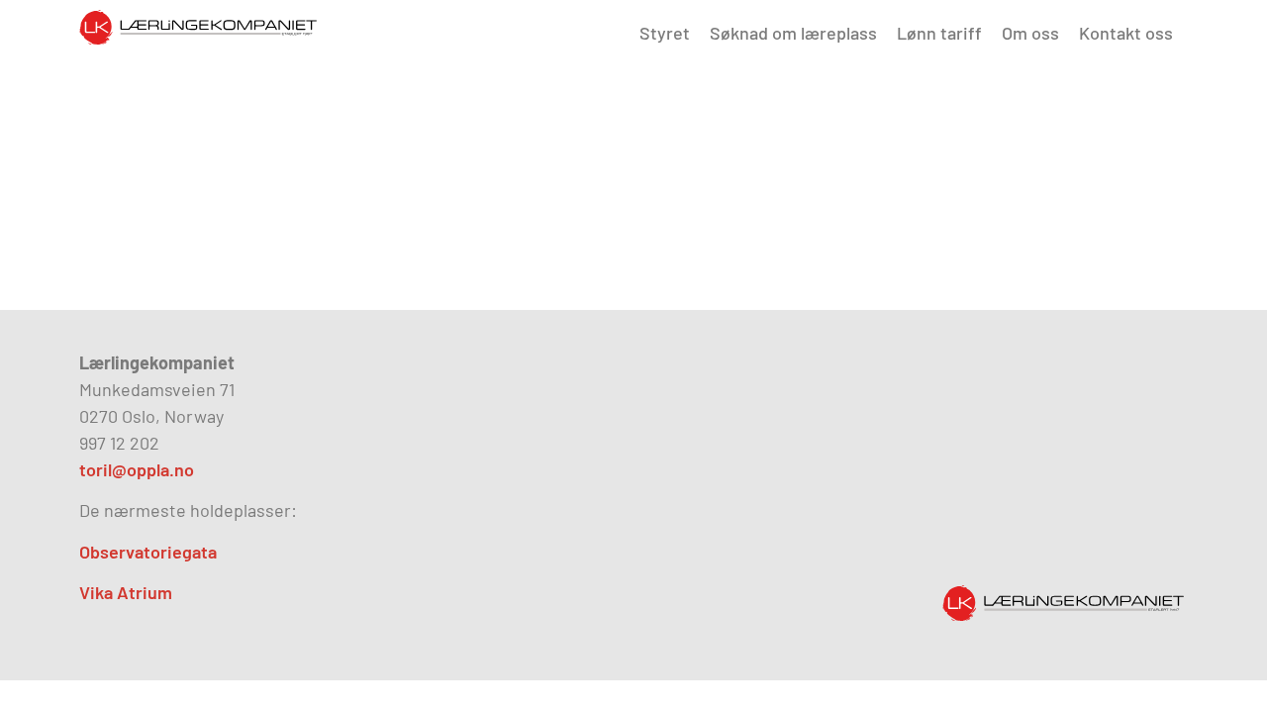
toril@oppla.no (136, 469)
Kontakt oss (1126, 33)
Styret (664, 33)
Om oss (1030, 33)
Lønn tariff (939, 33)
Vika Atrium (125, 592)
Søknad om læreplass (793, 33)
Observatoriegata (148, 551)
